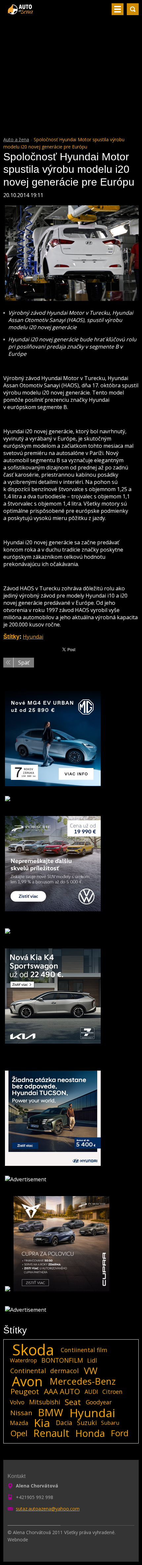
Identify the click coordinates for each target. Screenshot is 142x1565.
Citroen (112, 1391)
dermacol (64, 1370)
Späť (23, 662)
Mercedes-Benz (83, 1381)
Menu (118, 9)
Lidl (92, 1360)
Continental (28, 1370)
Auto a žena (16, 139)
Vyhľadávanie (133, 9)
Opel (19, 1433)
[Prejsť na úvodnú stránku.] (21, 11)
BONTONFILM (62, 1360)
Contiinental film (84, 1350)
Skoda (33, 1350)
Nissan (21, 1412)
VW (90, 1371)
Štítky (11, 636)
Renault (51, 1433)
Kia (42, 1423)
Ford (119, 1433)
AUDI (91, 1391)
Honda (90, 1433)
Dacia (64, 1422)
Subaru (110, 1422)
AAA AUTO (62, 1391)
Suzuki (87, 1422)
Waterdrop (23, 1360)
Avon (27, 1381)
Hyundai (33, 636)
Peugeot (25, 1391)
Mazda (19, 1423)
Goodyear (99, 1402)
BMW (50, 1413)
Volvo (17, 1402)
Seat (73, 1402)
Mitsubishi (44, 1401)
